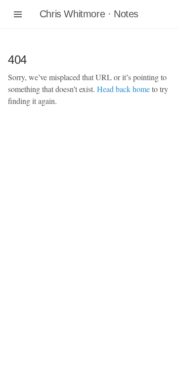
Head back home (123, 89)
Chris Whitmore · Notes (89, 13)
